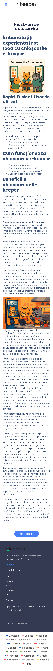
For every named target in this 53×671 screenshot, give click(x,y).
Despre (9, 581)
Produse (10, 590)
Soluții (9, 585)
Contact (10, 576)
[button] (6, 4)
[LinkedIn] (10, 565)
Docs (8, 594)
